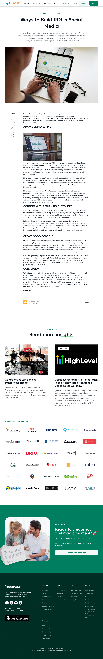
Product (45, 590)
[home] (13, 3)
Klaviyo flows (89, 606)
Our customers (76, 590)
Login (75, 3)
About (44, 625)
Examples (45, 600)
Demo (94, 3)
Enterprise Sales (62, 600)
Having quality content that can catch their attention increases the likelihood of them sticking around (54, 249)
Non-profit (59, 596)
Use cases (74, 596)
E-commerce (60, 590)
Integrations (46, 596)
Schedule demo (47, 609)
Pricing (56, 3)
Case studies (89, 593)
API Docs (88, 600)
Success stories (76, 593)
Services (45, 593)
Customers (48, 3)
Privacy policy (47, 632)
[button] (26, 3)
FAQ (86, 596)
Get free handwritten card (76, 552)
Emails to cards (90, 603)
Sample (83, 3)
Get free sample (48, 606)
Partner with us (47, 629)
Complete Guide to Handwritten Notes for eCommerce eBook (90, 613)
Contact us (46, 638)
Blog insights (89, 590)
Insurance (59, 593)
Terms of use (46, 635)
